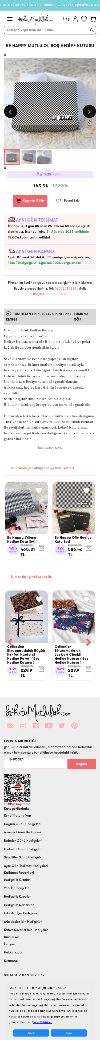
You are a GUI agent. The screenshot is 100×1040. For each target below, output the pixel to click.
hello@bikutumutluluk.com (50, 294)
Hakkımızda (13, 952)
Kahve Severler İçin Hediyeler (26, 930)
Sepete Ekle (32, 201)
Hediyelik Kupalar (17, 896)
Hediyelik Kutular (17, 880)
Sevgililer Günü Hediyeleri (23, 857)
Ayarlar (69, 1033)
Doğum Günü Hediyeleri (22, 824)
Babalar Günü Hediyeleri (23, 841)
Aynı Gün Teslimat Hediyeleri (26, 866)
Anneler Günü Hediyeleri (22, 832)
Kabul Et (31, 1033)
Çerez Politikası (42, 1022)
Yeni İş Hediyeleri (17, 888)
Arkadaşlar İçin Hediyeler (23, 922)
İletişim (9, 944)
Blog (66, 19)
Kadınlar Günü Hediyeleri (23, 849)
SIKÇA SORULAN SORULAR (24, 975)
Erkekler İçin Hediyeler (20, 913)
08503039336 (65, 288)
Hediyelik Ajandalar (19, 905)
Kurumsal (11, 961)
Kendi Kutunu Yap (17, 815)
